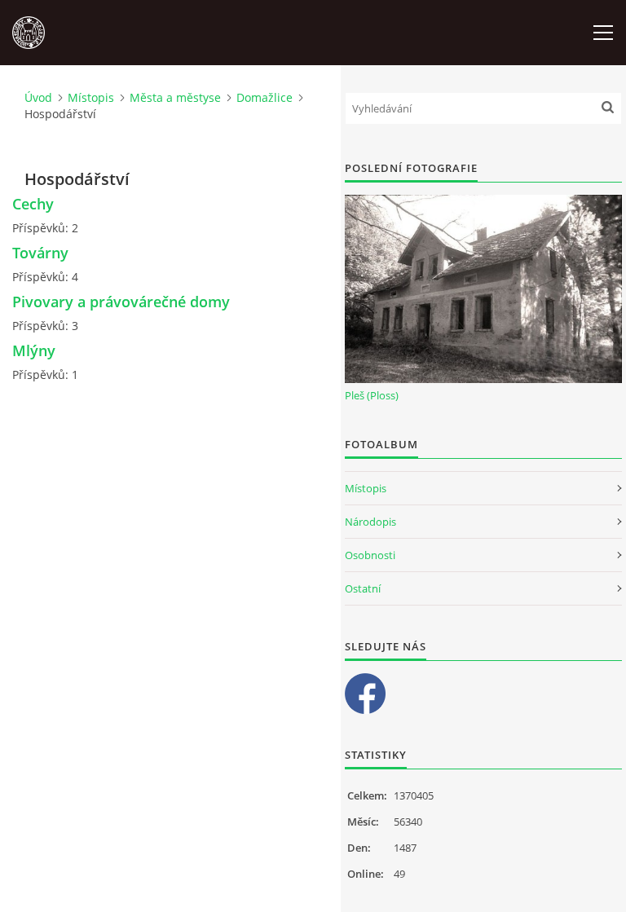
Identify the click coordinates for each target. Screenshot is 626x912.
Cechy (33, 204)
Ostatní (363, 588)
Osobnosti (370, 555)
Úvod (38, 97)
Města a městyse (175, 97)
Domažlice (264, 97)
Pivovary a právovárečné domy (121, 301)
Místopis (91, 97)
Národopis (370, 521)
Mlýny (33, 350)
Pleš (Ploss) (372, 395)
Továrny (40, 253)
